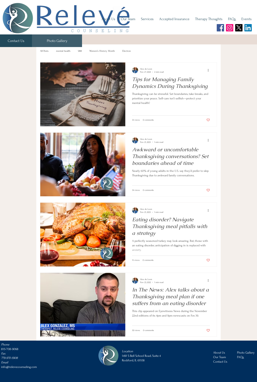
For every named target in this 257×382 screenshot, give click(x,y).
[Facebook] (220, 27)
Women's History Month (102, 50)
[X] (239, 27)
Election (126, 50)
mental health (63, 50)
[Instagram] (229, 27)
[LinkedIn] (248, 27)
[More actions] (209, 70)
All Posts (44, 50)
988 (80, 50)
